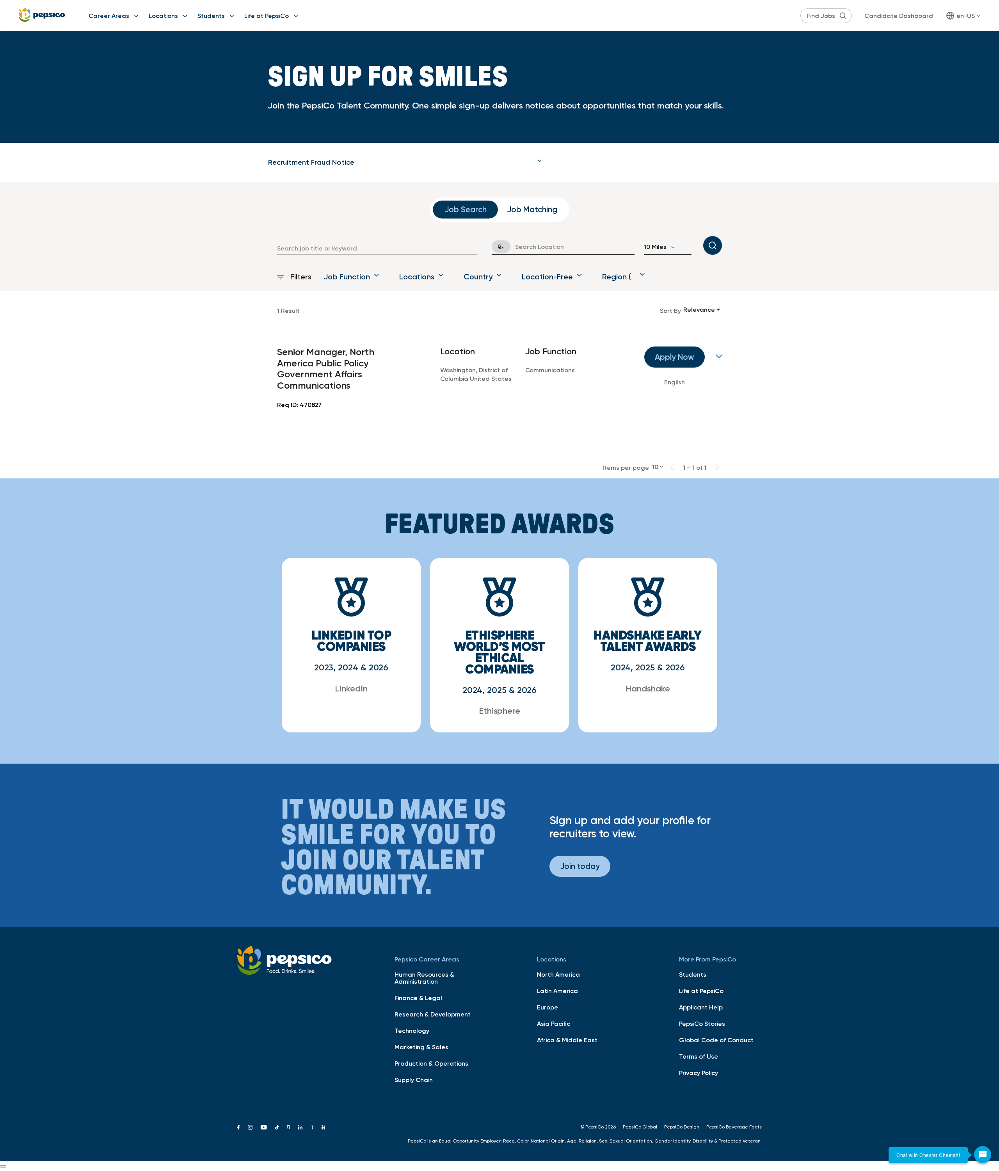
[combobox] (377, 248)
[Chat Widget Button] (982, 1154)
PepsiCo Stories (702, 1023)
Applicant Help (701, 1007)
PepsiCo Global (640, 1126)
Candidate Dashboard (898, 15)
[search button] (843, 16)
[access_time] (496, 247)
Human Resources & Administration (424, 978)
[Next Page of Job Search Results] (717, 467)
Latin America (557, 990)
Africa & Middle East (567, 1039)
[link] (499, 378)
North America (558, 974)
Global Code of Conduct (716, 1039)
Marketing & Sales (421, 1046)
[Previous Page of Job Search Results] (672, 467)
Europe (547, 1007)
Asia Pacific (553, 1023)
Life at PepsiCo (266, 15)
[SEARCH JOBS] (712, 245)
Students (211, 15)
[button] (405, 162)
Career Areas (109, 15)
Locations (163, 15)
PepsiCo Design (681, 1126)
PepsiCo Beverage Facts (734, 1126)
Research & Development (433, 1014)
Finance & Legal (418, 997)
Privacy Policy (698, 1072)
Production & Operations (431, 1063)
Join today (580, 866)
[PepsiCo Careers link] (42, 15)
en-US (965, 16)
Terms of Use (698, 1056)
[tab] (405, 162)
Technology (412, 1030)
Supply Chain (414, 1079)
